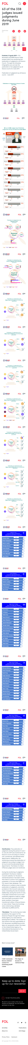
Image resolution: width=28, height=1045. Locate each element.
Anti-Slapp (22, 1031)
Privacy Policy (5, 1037)
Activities (4, 1028)
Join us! (22, 991)
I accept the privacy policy (12, 997)
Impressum (14, 1037)
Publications (22, 1028)
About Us (5, 1031)
